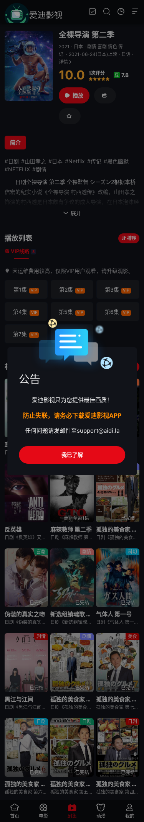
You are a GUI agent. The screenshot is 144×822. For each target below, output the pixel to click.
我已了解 (72, 454)
